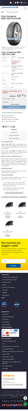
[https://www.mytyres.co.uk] (16, 404)
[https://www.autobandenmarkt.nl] (14, 404)
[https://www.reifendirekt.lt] (21, 405)
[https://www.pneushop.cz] (2, 405)
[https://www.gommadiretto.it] (9, 404)
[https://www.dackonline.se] (7, 404)
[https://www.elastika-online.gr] (14, 405)
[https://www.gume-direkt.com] (21, 404)
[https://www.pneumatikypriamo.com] (4, 405)
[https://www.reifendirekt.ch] (6, 404)
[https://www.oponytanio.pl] (11, 405)
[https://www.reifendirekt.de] (2, 404)
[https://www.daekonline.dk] (13, 404)
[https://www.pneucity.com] (6, 405)
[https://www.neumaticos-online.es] (18, 404)
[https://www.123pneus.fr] (4, 404)
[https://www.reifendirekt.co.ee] (20, 405)
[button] (25, 398)
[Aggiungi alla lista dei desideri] (8, 127)
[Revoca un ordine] (13, 3)
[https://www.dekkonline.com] (11, 404)
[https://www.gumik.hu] (9, 405)
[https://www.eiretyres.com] (7, 405)
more (4, 385)
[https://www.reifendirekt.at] (20, 404)
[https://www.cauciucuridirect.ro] (13, 405)
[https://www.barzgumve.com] (16, 405)
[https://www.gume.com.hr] (18, 405)
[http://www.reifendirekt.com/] (13, 406)
